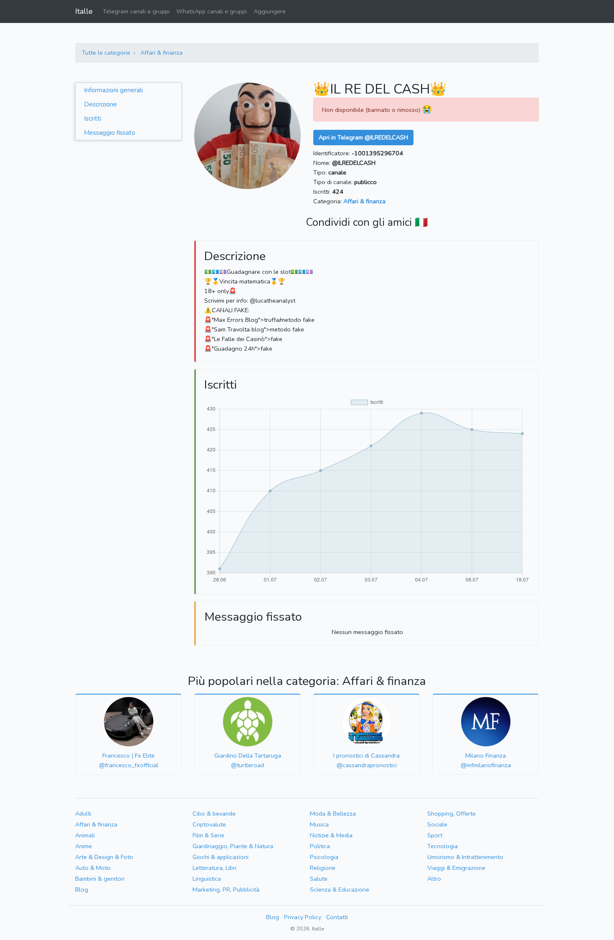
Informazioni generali (113, 90)
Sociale (437, 824)
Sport (434, 835)
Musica (319, 824)
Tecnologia (442, 846)
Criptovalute (209, 824)
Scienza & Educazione (339, 889)
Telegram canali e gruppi (136, 11)
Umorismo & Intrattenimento (465, 857)
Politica (320, 846)
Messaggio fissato (109, 133)
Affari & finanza (161, 52)
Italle (84, 11)
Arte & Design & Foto (104, 857)
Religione (322, 868)
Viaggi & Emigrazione (456, 868)
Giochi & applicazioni (221, 857)
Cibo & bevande (214, 813)
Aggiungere (270, 11)
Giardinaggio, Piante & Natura (233, 846)
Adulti (83, 813)
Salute (318, 878)
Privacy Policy (302, 917)
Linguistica (207, 878)
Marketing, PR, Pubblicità (226, 889)
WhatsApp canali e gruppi (211, 11)
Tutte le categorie (106, 52)
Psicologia (324, 857)
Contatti (337, 917)
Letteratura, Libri (214, 868)
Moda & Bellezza (333, 813)
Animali (85, 835)
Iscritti (92, 118)
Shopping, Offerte (451, 813)
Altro (434, 878)
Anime (83, 846)
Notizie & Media (331, 835)
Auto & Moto (93, 868)
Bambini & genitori (99, 878)
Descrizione (100, 104)
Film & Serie (208, 835)
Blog (81, 889)
